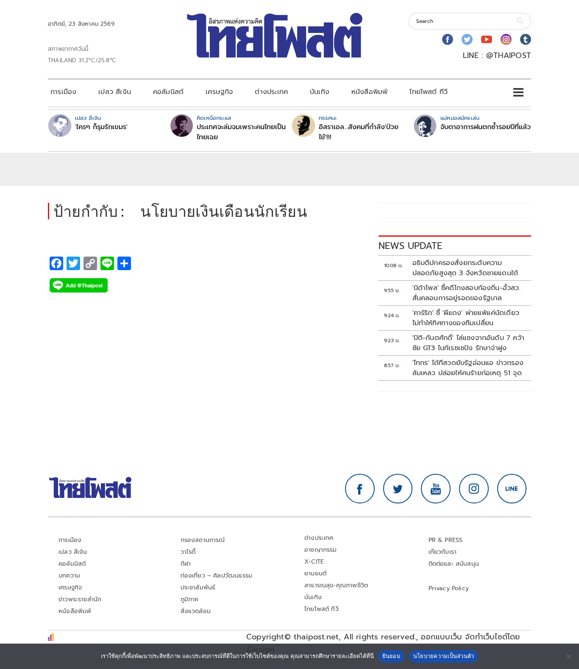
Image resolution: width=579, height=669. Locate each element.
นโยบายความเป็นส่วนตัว (443, 655)
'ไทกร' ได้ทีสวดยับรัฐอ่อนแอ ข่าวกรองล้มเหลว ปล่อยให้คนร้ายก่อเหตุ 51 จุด (467, 368)
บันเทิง (319, 92)
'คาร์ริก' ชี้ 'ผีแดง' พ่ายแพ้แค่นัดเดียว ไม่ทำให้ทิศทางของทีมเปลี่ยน (465, 318)
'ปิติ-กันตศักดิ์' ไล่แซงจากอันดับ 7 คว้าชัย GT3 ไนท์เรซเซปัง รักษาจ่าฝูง (468, 343)
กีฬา (186, 563)
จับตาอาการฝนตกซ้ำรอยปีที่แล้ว (485, 127)
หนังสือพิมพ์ (369, 92)
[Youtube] (486, 39)
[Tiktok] (525, 39)
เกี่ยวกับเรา (443, 551)
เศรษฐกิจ (219, 92)
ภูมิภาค (190, 599)
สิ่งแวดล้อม (196, 611)
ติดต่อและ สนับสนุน (454, 563)
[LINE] (512, 489)
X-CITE (314, 561)
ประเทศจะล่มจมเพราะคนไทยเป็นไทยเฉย (241, 132)
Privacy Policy (449, 588)
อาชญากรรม (320, 549)
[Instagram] (506, 39)
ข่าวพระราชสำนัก (79, 599)
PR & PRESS (446, 540)
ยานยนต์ (315, 573)
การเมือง (63, 92)
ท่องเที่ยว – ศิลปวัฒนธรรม (217, 575)
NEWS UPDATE (410, 246)
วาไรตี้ (188, 551)
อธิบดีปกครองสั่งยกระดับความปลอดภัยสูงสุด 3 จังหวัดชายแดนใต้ (466, 268)
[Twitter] (467, 39)
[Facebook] (447, 39)
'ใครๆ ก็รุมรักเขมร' (101, 127)
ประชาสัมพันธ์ (198, 587)
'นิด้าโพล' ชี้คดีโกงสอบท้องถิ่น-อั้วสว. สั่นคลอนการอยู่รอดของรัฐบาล (466, 293)
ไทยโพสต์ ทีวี (428, 92)
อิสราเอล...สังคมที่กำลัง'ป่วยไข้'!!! (358, 132)
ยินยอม (391, 655)
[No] (568, 656)
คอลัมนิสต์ (168, 92)
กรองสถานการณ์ (203, 540)
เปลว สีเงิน (114, 92)
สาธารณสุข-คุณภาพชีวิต (336, 585)
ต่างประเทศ (271, 92)
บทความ (69, 575)
